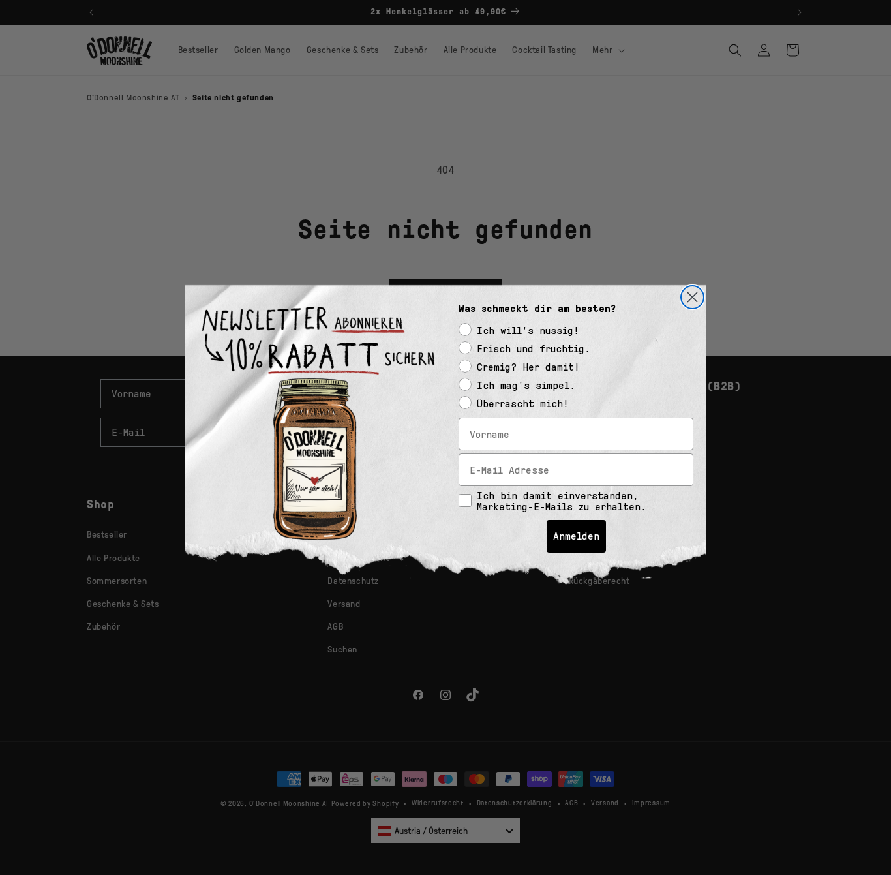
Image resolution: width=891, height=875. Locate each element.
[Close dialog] (692, 297)
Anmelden (576, 536)
